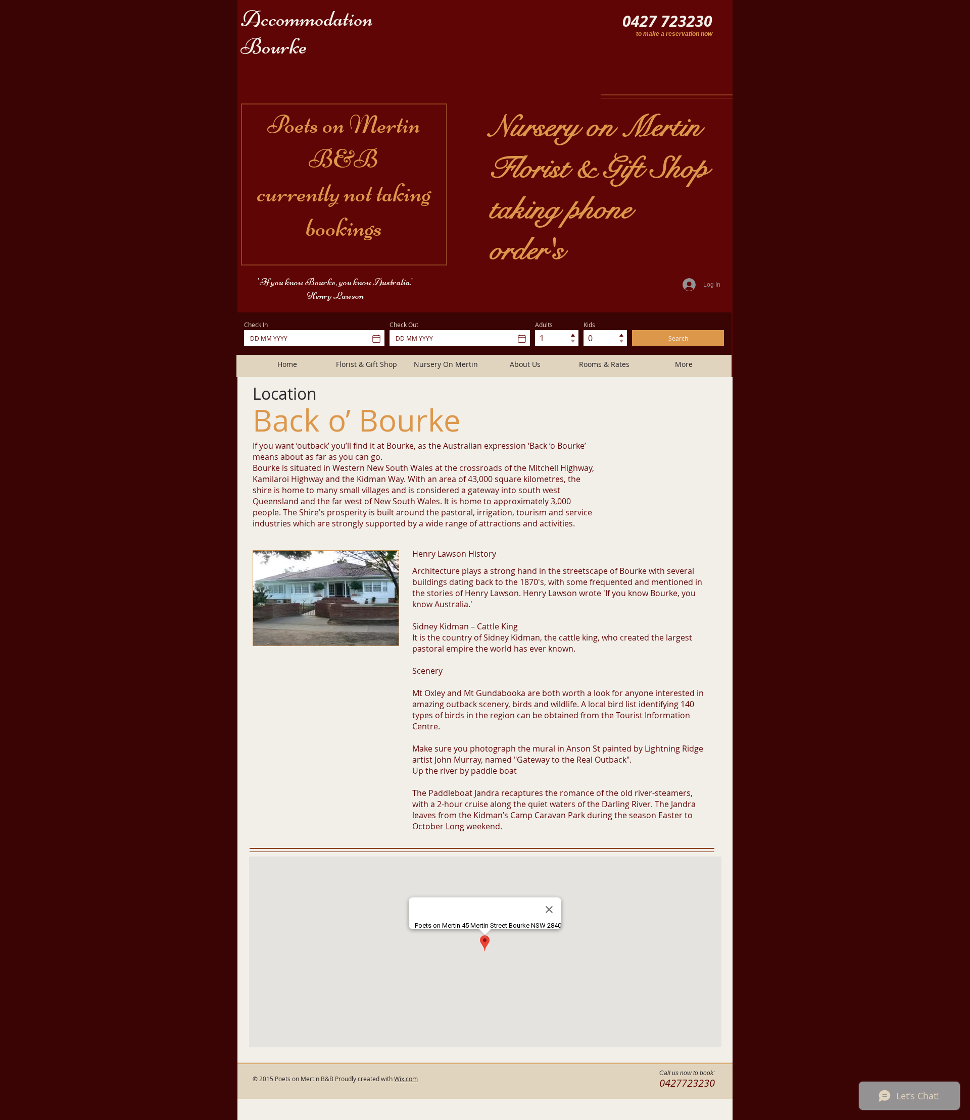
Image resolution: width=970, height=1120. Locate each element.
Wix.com (406, 1079)
